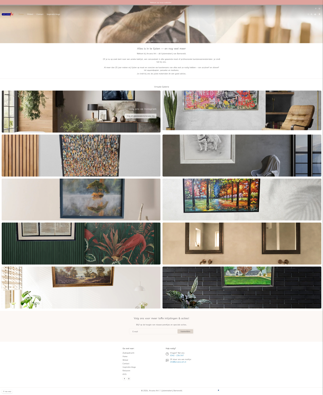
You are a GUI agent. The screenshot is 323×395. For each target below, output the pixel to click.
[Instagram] (319, 8)
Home (125, 356)
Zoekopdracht (128, 352)
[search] (308, 14)
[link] (140, 116)
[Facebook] (316, 8)
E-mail (135, 331)
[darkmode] (319, 14)
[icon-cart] (315, 14)
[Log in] (311, 14)
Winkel (125, 360)
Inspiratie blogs (129, 367)
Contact (126, 363)
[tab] (147, 41)
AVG (124, 374)
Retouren (126, 370)
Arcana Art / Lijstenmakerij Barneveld (165, 390)
